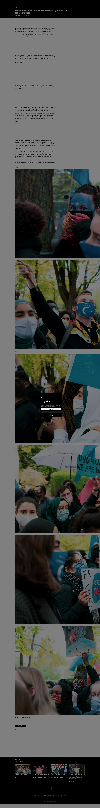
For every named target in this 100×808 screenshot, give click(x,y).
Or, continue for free (51, 415)
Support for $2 (51, 409)
